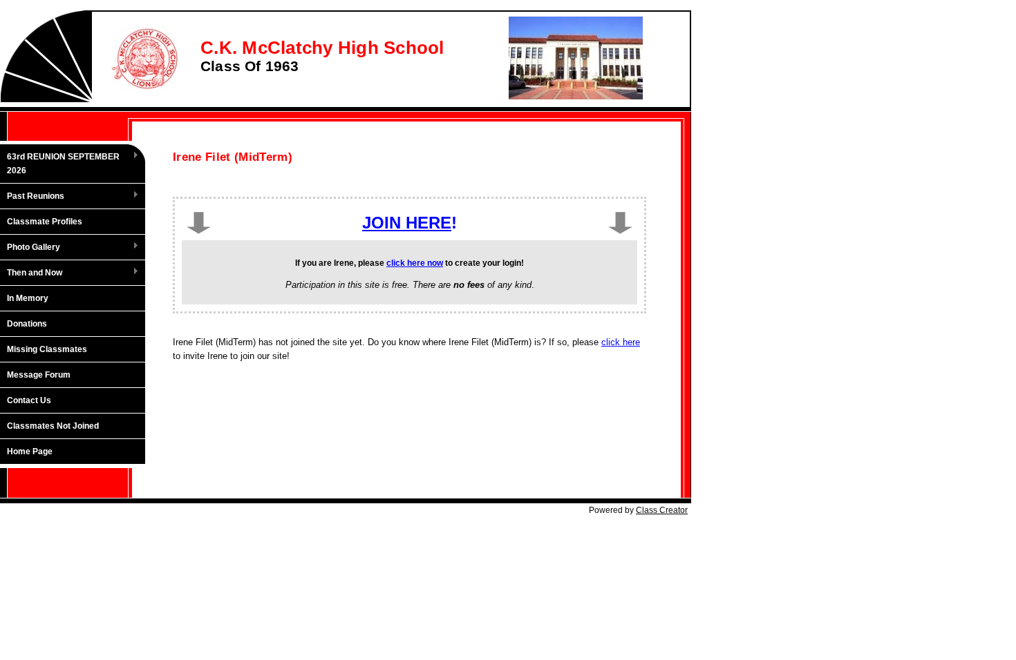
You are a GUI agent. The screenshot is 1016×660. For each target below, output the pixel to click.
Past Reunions (32, 196)
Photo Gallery (30, 247)
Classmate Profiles (44, 221)
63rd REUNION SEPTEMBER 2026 (60, 163)
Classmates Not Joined (53, 426)
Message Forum (38, 375)
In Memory (27, 298)
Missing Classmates (47, 349)
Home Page (30, 451)
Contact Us (29, 400)
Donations (27, 324)
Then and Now (31, 273)
